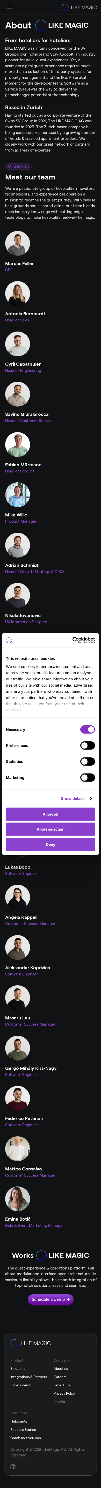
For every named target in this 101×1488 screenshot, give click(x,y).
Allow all (50, 814)
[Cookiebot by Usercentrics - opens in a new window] (72, 640)
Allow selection (50, 829)
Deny (50, 844)
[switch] (87, 745)
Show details (72, 798)
